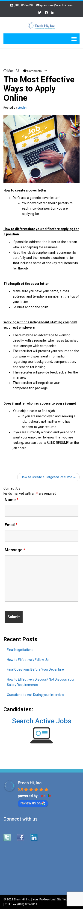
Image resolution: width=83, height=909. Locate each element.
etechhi (22, 107)
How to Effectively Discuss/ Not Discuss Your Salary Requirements (40, 682)
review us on (31, 803)
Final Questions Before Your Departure (35, 669)
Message (15, 550)
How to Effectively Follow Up (28, 660)
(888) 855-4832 (23, 5)
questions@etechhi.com (56, 5)
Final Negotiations (20, 650)
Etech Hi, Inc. (30, 782)
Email (11, 525)
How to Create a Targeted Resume (48, 477)
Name (11, 499)
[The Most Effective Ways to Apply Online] (41, 149)
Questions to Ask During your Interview (35, 695)
